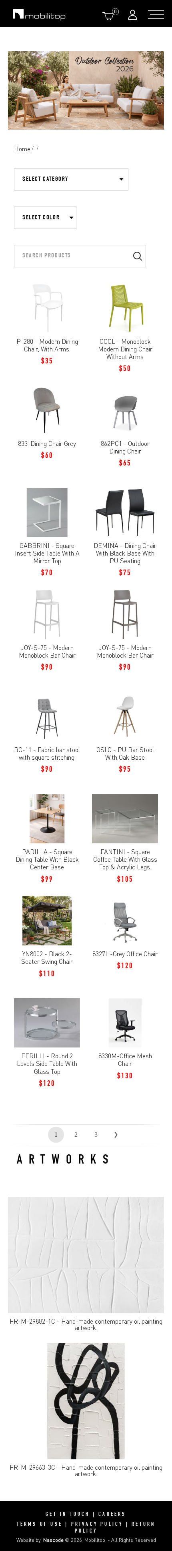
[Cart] (109, 15)
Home (22, 149)
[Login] (133, 14)
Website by (40, 1540)
